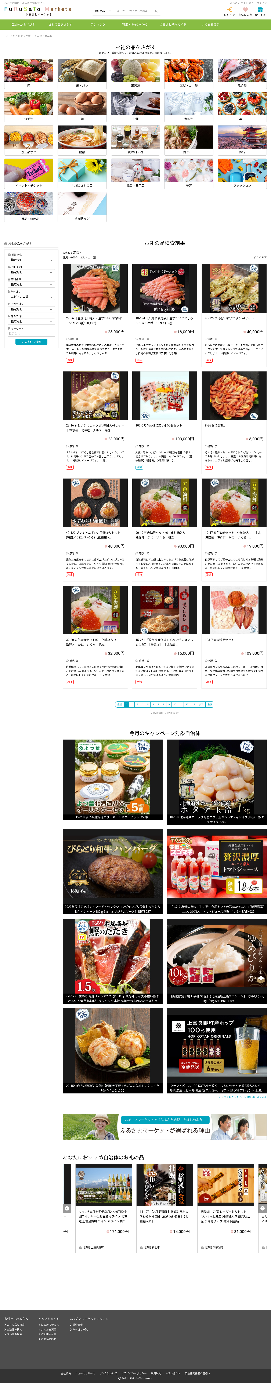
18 (193, 704)
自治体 (23, 24)
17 (187, 704)
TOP (6, 36)
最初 (119, 704)
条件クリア (260, 257)
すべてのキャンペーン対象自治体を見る (244, 1097)
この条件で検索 (31, 342)
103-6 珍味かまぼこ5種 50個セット (159, 425)
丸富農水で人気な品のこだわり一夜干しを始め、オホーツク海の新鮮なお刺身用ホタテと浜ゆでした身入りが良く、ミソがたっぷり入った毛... (234, 670)
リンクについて (108, 1373)
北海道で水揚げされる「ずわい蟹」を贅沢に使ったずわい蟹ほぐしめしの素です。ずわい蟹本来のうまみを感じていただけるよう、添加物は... (165, 670)
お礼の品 (60, 24)
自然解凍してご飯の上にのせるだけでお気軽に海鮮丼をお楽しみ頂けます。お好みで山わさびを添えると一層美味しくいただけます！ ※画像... (165, 563)
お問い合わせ (48, 1339)
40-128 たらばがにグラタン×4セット (229, 318)
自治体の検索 (14, 1329)
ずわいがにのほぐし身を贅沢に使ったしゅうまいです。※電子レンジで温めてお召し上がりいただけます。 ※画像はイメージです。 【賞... (95, 456)
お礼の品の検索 (16, 1324)
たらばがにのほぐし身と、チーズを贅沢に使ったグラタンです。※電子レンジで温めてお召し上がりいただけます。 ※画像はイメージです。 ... (234, 349)
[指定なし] (31, 272)
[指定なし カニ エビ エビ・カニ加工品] (31, 309)
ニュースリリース (85, 1373)
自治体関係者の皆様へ (197, 1373)
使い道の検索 (14, 1334)
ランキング (98, 24)
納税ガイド (173, 24)
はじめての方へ (50, 1324)
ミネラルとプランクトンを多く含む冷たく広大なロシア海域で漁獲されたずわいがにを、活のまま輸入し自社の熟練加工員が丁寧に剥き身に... (165, 349)
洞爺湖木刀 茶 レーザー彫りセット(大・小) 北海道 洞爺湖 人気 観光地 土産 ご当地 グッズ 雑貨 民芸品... (225, 1216)
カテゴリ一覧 (80, 1329)
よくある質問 (210, 24)
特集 (135, 24)
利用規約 (156, 1373)
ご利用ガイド (48, 1334)
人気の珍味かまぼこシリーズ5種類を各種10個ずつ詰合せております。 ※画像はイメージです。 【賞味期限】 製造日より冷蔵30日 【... (164, 456)
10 (175, 704)
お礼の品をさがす (23, 36)
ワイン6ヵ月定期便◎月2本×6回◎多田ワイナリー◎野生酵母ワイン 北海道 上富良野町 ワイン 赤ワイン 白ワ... (103, 1216)
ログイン (262, 3)
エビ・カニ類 (44, 36)
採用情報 (77, 1324)
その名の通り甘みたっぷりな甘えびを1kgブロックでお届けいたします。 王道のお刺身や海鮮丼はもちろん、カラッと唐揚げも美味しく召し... (234, 456)
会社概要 (66, 1373)
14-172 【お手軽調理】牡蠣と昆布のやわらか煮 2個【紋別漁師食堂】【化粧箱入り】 (164, 1216)
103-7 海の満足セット (219, 640)
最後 (209, 704)
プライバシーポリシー (134, 1373)
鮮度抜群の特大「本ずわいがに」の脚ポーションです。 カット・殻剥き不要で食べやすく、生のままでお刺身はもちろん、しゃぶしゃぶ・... (95, 349)
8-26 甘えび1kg (215, 425)
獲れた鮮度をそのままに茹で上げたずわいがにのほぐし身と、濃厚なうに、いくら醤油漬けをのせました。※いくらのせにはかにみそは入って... (95, 563)
